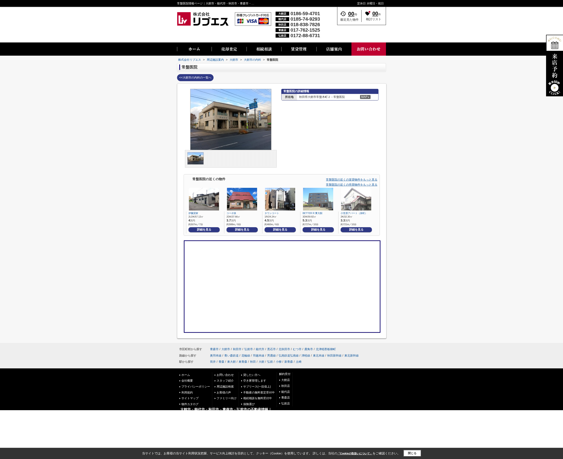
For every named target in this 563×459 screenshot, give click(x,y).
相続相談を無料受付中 (257, 398)
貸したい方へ (251, 375)
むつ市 (297, 349)
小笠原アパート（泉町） (354, 213)
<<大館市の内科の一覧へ (195, 77)
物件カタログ (190, 404)
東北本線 (318, 355)
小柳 (279, 361)
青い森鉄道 (231, 355)
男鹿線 (271, 355)
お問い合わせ (225, 375)
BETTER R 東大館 (312, 213)
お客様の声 (224, 392)
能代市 (260, 349)
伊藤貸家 (193, 213)
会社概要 (187, 380)
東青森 (243, 361)
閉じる (412, 453)
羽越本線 (258, 355)
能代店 (285, 391)
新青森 (288, 361)
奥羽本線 (215, 355)
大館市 (225, 349)
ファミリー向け (227, 398)
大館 (261, 361)
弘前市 (248, 349)
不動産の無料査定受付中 (259, 392)
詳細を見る (204, 229)
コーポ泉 (231, 213)
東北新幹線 (351, 355)
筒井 (213, 361)
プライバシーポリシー (195, 386)
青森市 (214, 349)
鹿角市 (308, 349)
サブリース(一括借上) (257, 386)
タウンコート (272, 213)
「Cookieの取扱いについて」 (355, 453)
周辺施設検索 (225, 386)
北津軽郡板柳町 (326, 349)
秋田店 (285, 386)
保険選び (249, 404)
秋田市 (237, 349)
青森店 (285, 397)
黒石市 (271, 349)
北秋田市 (284, 349)
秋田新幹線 (334, 355)
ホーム (185, 375)
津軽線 (306, 355)
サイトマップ (190, 398)
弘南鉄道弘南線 (289, 355)
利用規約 (187, 392)
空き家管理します (254, 380)
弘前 (270, 361)
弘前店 (285, 403)
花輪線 (245, 355)
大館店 (285, 380)
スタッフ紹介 (225, 380)
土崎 (299, 361)
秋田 (253, 361)
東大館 (231, 361)
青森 (221, 361)
